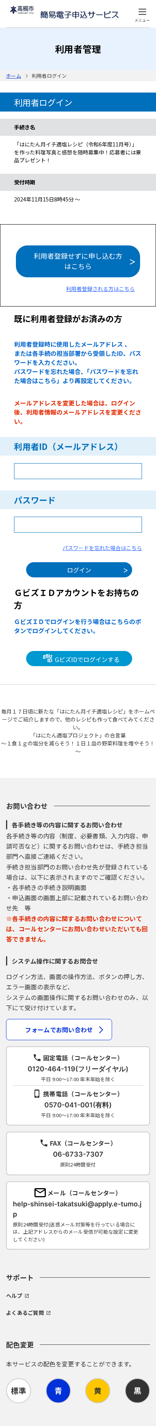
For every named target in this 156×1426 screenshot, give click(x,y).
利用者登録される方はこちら (100, 288)
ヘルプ (14, 1295)
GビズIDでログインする (86, 659)
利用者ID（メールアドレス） (68, 446)
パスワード (35, 500)
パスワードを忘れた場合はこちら (102, 548)
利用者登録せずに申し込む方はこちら (78, 261)
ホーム (13, 75)
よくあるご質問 (25, 1312)
